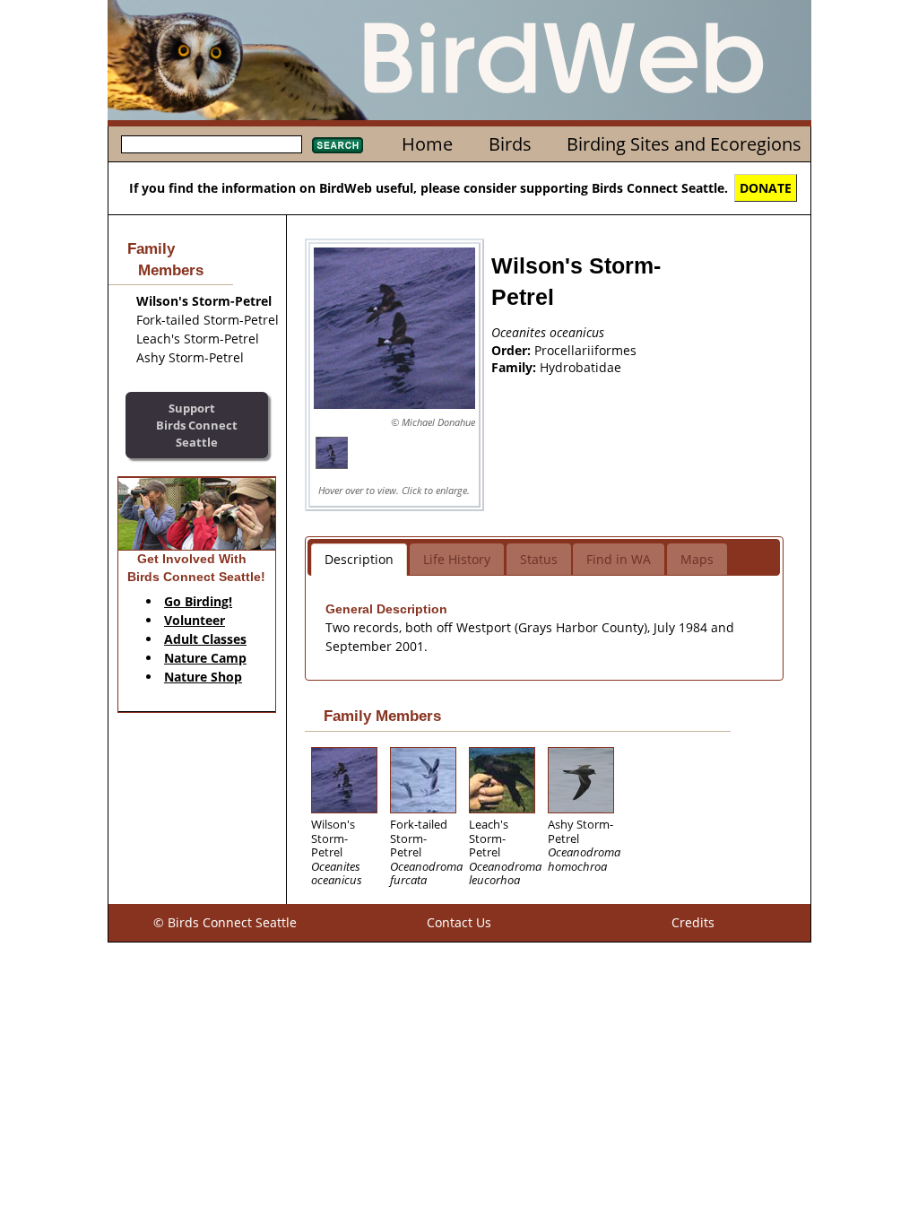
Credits (692, 922)
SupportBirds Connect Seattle (197, 424)
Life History (456, 559)
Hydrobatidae (580, 367)
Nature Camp (205, 657)
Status (539, 559)
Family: (515, 367)
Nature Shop (203, 676)
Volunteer (194, 620)
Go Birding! (198, 601)
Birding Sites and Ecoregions (684, 144)
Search (337, 145)
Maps (697, 559)
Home (427, 144)
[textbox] (211, 144)
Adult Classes (205, 638)
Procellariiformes (585, 350)
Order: (512, 350)
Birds (510, 144)
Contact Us (459, 922)
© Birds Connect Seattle (225, 922)
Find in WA (618, 559)
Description (359, 559)
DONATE (766, 187)
